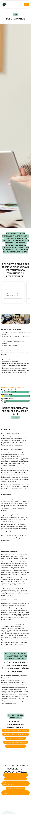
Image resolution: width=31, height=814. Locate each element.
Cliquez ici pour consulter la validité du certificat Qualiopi (14, 792)
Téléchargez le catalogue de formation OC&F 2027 (15, 730)
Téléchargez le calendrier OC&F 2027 (15, 738)
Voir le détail (15, 417)
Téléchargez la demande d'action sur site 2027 (15, 742)
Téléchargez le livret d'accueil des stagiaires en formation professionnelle (14, 783)
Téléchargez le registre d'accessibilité (15, 746)
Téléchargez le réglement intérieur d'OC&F (15, 778)
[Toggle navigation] (26, 4)
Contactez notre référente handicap (15, 788)
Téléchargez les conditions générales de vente (15, 775)
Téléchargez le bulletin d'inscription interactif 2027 (15, 734)
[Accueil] (10, 4)
